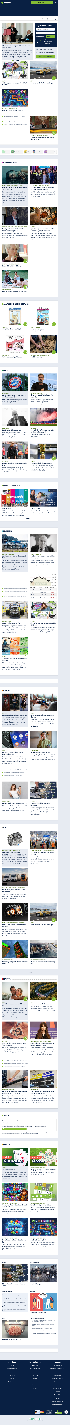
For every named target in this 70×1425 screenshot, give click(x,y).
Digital (6, 690)
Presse (58, 1391)
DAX (32, 592)
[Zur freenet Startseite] (5, 1)
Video (6, 1115)
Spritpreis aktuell (12, 1368)
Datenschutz (58, 1375)
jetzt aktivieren (8, 1128)
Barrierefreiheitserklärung (57, 1368)
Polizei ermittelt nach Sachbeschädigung (39, 1331)
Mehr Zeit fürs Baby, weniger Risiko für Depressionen (14, 1302)
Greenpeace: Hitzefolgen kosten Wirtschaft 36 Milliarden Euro (15, 588)
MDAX (33, 595)
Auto (5, 827)
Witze (35, 1388)
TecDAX (33, 597)
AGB (58, 1385)
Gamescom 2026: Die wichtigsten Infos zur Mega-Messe (14, 772)
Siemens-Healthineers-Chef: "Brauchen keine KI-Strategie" (15, 596)
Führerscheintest (35, 1372)
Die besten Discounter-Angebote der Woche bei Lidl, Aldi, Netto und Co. (15, 1306)
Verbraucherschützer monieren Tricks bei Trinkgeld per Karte (15, 124)
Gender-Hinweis (57, 1388)
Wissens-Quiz (35, 1385)
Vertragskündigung (57, 1401)
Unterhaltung (10, 162)
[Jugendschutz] (35, 1419)
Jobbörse (12, 1375)
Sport (6, 370)
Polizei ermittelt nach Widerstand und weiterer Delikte (42, 1328)
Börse (12, 1365)
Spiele (35, 1378)
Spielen (6, 1145)
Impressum (58, 1372)
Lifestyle (7, 979)
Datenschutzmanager (58, 1378)
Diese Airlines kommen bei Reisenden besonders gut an (14, 1066)
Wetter (12, 1378)
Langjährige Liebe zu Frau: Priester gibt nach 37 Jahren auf (15, 119)
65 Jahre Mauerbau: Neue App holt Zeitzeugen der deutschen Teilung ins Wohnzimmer (20, 778)
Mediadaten (57, 1395)
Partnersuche (12, 1382)
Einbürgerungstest (35, 1368)
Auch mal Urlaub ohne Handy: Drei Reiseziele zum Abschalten (15, 1060)
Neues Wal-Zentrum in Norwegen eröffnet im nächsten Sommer (16, 1063)
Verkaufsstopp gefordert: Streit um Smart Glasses (13, 775)
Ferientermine (12, 1372)
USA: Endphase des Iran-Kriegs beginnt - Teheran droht (14, 116)
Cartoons (35, 1365)
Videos (35, 1382)
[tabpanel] (17, 40)
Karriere (58, 1398)
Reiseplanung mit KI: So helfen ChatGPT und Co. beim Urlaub (15, 769)
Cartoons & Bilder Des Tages (16, 304)
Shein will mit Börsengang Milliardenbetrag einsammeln (14, 594)
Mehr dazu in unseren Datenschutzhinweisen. (28, 1133)
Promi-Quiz (35, 1375)
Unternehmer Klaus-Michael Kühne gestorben (12, 121)
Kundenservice (58, 1365)
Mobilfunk (41, 2)
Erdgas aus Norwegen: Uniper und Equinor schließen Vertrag (15, 591)
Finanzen (7, 531)
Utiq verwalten (58, 1382)
